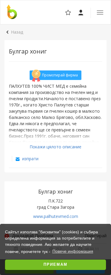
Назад (17, 32)
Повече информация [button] (72, 251)
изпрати (29, 158)
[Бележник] (81, 12)
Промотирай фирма (60, 75)
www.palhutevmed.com (55, 216)
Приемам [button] (55, 265)
